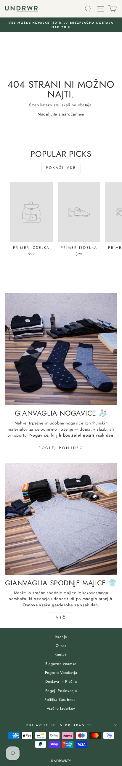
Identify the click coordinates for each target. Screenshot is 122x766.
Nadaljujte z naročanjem (61, 114)
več (61, 617)
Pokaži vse (61, 167)
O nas (61, 645)
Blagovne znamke (61, 663)
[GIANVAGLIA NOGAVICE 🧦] (61, 349)
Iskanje (61, 637)
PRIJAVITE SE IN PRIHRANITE (59, 725)
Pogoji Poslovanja (61, 690)
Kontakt (61, 654)
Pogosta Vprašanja (61, 672)
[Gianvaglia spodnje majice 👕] (61, 519)
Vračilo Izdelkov (61, 708)
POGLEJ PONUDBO (60, 448)
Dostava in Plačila (61, 681)
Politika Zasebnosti (61, 699)
